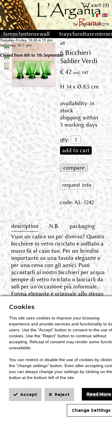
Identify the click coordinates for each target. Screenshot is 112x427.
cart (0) (99, 5)
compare (74, 167)
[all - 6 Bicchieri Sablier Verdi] (33, 83)
